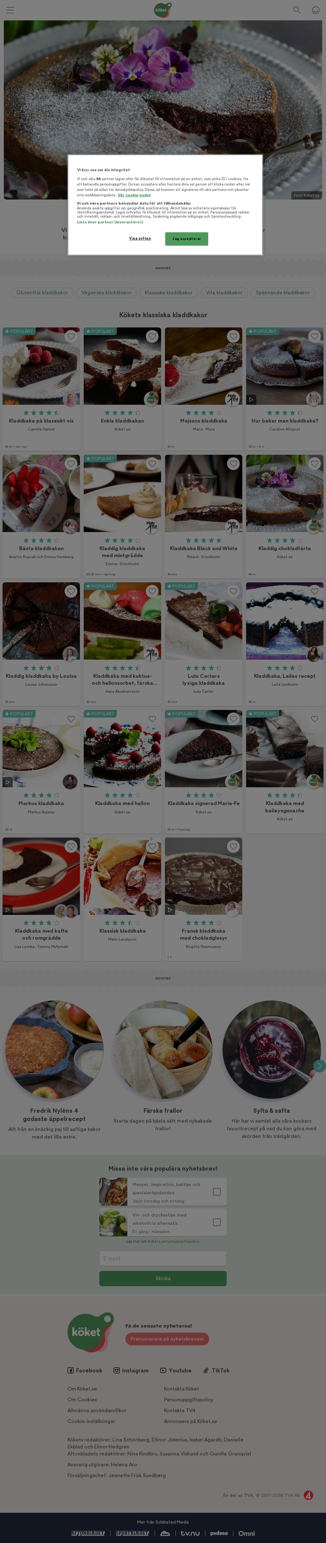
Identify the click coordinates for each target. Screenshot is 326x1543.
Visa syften (140, 238)
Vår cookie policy (134, 195)
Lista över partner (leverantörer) (110, 222)
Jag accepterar (186, 239)
